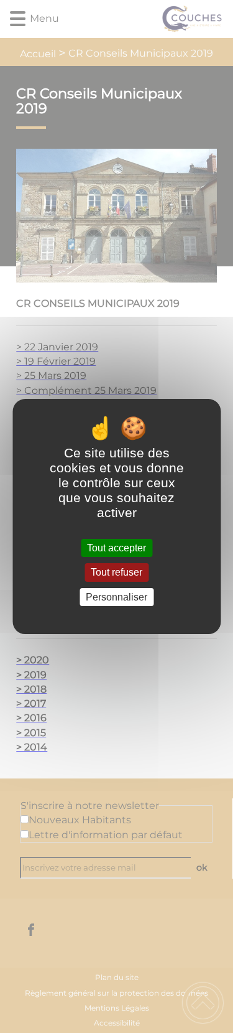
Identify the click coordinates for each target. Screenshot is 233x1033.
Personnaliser (116, 597)
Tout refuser (116, 573)
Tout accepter (116, 548)
